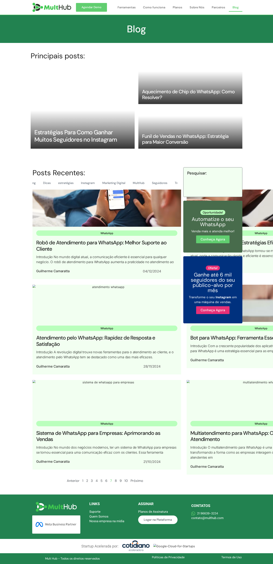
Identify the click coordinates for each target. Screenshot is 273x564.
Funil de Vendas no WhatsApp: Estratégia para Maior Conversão (185, 139)
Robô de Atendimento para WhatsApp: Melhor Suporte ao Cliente (101, 245)
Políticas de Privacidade (168, 557)
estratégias (66, 183)
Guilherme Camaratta (53, 271)
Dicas (47, 183)
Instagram (88, 183)
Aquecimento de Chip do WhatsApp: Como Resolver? (188, 94)
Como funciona (154, 7)
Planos (177, 7)
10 (126, 481)
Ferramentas (127, 7)
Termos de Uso (231, 557)
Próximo (137, 481)
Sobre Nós (197, 7)
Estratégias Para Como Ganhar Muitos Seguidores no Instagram (75, 135)
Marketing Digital (113, 183)
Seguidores (159, 183)
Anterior (73, 481)
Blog (236, 7)
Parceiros (218, 7)
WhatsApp (106, 233)
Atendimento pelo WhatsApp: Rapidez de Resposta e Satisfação (95, 341)
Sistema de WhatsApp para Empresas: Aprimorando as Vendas (98, 436)
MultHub (138, 183)
